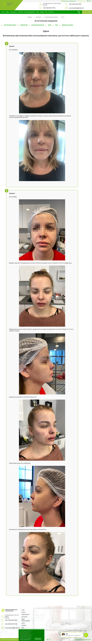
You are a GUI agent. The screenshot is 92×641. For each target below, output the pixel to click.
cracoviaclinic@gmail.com (76, 8)
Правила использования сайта (82, 639)
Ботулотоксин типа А (10, 25)
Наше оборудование (29, 12)
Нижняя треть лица (67, 25)
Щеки (49, 25)
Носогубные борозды (37, 25)
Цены (37, 12)
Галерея (42, 12)
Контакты (51, 12)
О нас (3, 12)
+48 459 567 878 (49, 8)
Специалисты (13, 12)
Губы (56, 25)
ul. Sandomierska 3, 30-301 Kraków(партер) (52, 4)
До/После (20, 12)
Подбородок (24, 25)
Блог (46, 12)
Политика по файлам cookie (25, 639)
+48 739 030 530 (75, 4)
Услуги (7, 12)
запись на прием (87, 12)
